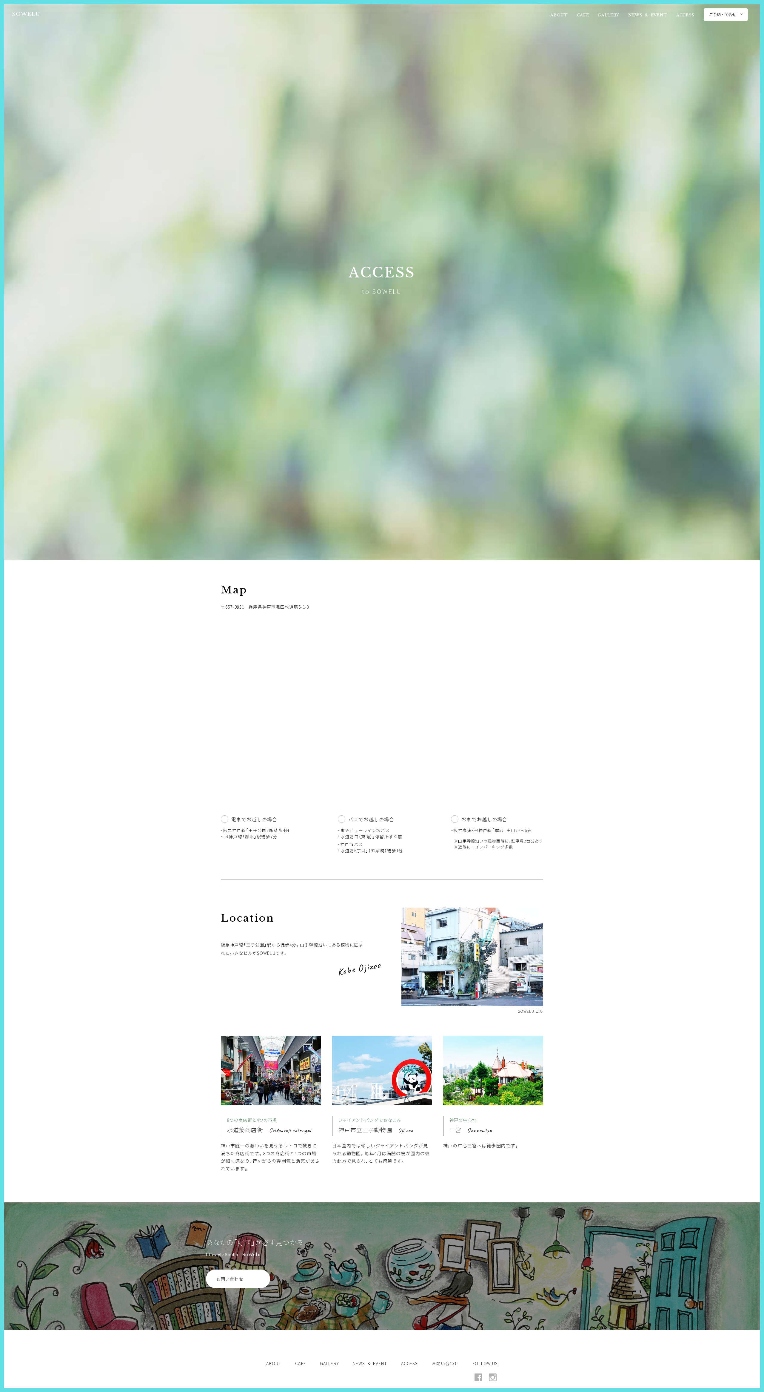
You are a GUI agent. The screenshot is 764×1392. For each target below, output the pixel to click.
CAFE (583, 15)
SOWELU (26, 13)
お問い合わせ (230, 1279)
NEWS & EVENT (647, 15)
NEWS (370, 1363)
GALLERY (608, 15)
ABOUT (559, 15)
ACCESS (685, 15)
